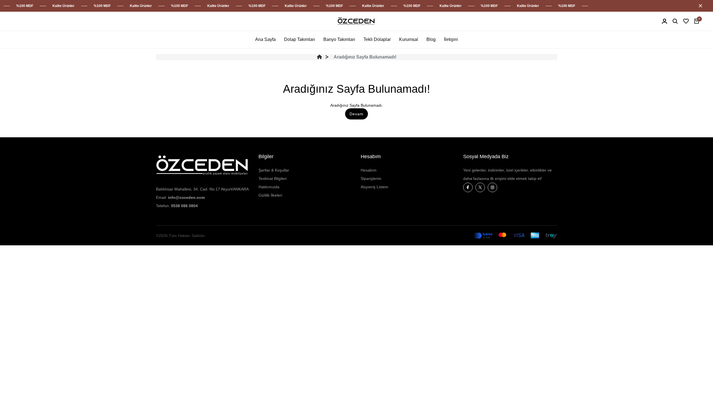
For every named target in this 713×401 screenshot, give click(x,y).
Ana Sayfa (265, 39)
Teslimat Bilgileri (272, 178)
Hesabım (369, 170)
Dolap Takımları (299, 39)
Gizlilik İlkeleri (270, 195)
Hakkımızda (268, 187)
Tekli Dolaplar (377, 39)
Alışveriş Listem (374, 187)
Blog (431, 39)
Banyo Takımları (339, 39)
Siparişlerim (371, 178)
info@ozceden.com (186, 197)
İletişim (451, 39)
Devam (356, 114)
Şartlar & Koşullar (273, 170)
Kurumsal (408, 39)
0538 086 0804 (184, 206)
